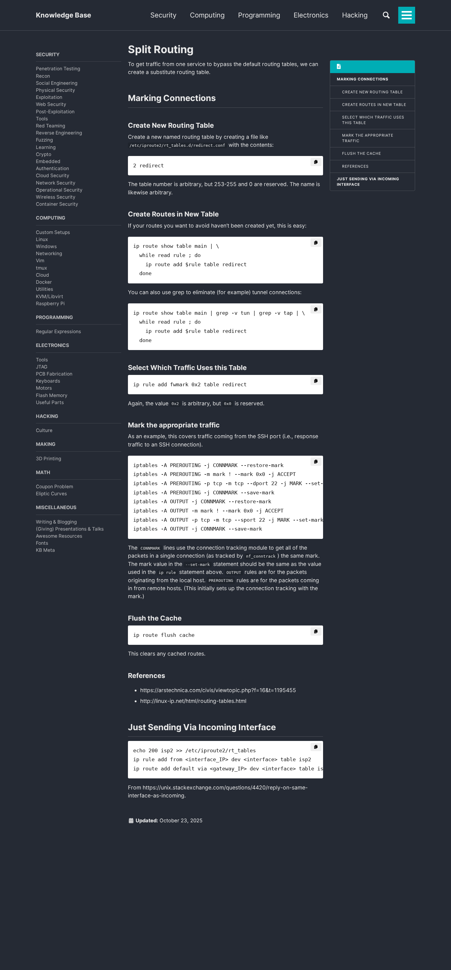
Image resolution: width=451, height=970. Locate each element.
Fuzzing (44, 140)
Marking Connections (362, 79)
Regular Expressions (58, 331)
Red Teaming (50, 126)
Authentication (52, 168)
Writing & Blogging (56, 521)
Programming (259, 15)
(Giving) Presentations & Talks (70, 529)
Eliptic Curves (51, 494)
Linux (42, 239)
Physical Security (55, 90)
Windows (46, 246)
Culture (44, 430)
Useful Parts (50, 402)
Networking (49, 253)
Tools (42, 119)
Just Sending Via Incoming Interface (368, 182)
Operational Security (59, 190)
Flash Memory (51, 395)
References (355, 166)
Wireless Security (55, 197)
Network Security (55, 182)
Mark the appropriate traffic (367, 138)
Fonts (42, 543)
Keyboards (48, 381)
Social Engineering (56, 83)
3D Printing (48, 458)
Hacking (355, 15)
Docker (44, 282)
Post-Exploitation (55, 111)
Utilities (44, 289)
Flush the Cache (361, 153)
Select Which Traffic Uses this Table (373, 120)
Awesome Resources (59, 536)
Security (163, 15)
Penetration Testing (58, 69)
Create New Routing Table (372, 92)
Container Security (57, 204)
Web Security (51, 104)
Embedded (48, 161)
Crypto (43, 154)
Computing (207, 15)
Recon (43, 76)
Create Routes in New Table (374, 104)
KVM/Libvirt (49, 296)
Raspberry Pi (50, 303)
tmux (41, 268)
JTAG (41, 367)
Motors (44, 388)
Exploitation (49, 97)
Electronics (311, 15)
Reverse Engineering (59, 133)
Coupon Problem (54, 486)
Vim (40, 260)
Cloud (42, 275)
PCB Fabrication (54, 374)
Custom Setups (53, 232)
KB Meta (45, 550)
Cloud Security (52, 175)
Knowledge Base (63, 15)
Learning (46, 147)
